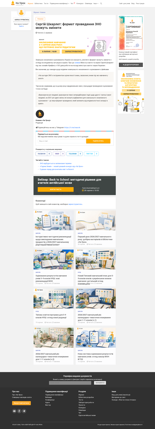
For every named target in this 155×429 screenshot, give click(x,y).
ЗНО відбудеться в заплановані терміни (55, 163)
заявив (77, 63)
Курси (47, 402)
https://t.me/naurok (72, 127)
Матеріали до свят (119, 397)
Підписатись (98, 141)
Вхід (133, 3)
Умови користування (117, 424)
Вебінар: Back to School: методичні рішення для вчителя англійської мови (69, 181)
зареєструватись (75, 204)
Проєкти (82, 405)
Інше (95, 3)
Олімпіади (82, 410)
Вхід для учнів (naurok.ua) (121, 395)
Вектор (48, 405)
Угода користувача (103, 424)
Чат (73, 3)
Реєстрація (140, 3)
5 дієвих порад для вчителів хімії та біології (57, 169)
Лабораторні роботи (86, 402)
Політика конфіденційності (133, 424)
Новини (40, 19)
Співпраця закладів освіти (22, 397)
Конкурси (79, 3)
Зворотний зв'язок (21, 403)
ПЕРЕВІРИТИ (100, 383)
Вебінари (48, 397)
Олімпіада (88, 3)
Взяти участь (55, 189)
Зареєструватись (22, 20)
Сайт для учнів (124, 3)
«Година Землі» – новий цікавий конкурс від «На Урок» (61, 166)
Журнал (30, 3)
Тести (46, 3)
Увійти (21, 26)
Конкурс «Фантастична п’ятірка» (124, 400)
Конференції (49, 400)
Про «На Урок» (17, 395)
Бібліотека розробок (86, 397)
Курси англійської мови (87, 415)
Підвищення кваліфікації (59, 3)
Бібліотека (38, 3)
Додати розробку (131, 65)
